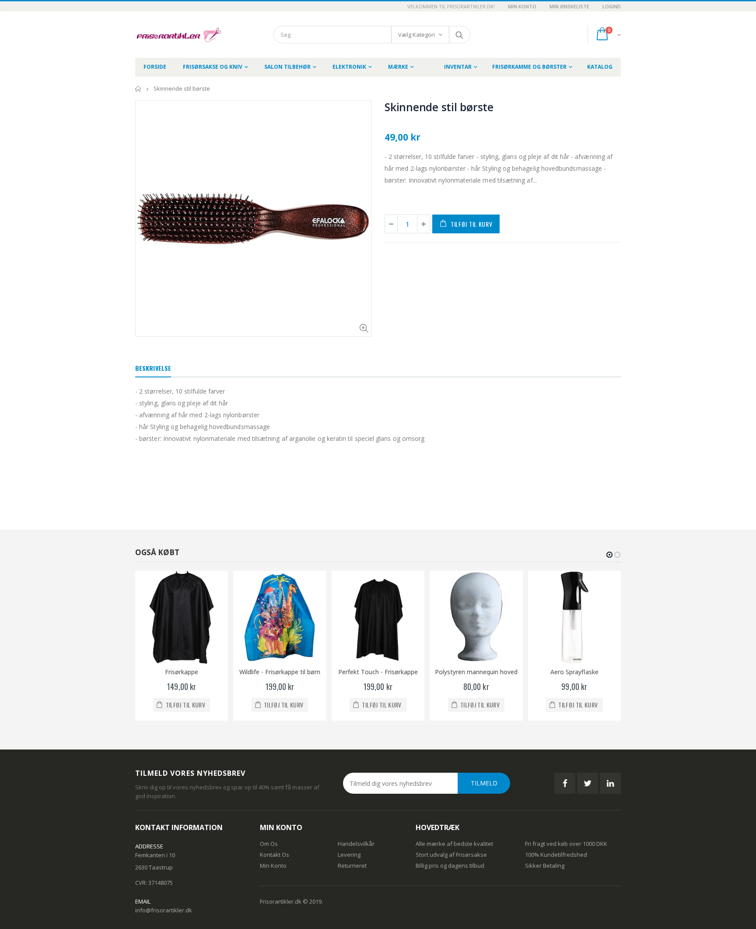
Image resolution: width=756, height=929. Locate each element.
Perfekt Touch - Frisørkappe (378, 672)
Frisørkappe (181, 672)
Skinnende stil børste (439, 106)
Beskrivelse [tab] (153, 368)
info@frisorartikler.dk (163, 910)
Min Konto (522, 6)
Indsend (459, 34)
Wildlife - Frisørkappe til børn (279, 672)
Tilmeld (484, 783)
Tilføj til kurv (472, 224)
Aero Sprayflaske (574, 672)
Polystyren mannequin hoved (476, 672)
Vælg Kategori (416, 35)
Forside (138, 88)
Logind (611, 6)
